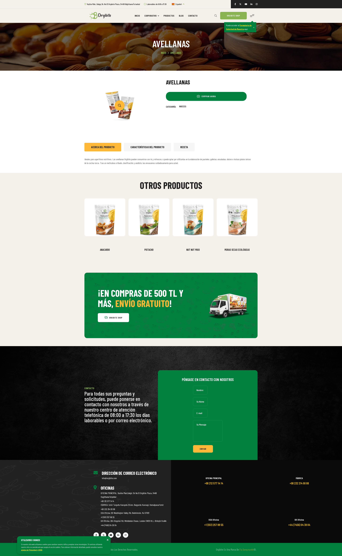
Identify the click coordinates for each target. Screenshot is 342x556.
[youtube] (246, 4)
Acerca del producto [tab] (102, 147)
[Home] (101, 15)
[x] (240, 4)
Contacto (192, 15)
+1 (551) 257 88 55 (107, 517)
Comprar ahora (107, 243)
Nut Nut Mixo (193, 249)
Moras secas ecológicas (237, 249)
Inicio (137, 15)
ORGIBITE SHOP (233, 15)
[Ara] (215, 16)
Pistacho (148, 249)
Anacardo (105, 249)
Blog (181, 15)
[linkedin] (251, 4)
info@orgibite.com (109, 478)
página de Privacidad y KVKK (31, 550)
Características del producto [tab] (147, 147)
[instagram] (257, 4)
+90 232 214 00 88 (108, 509)
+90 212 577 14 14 (107, 501)
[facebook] (235, 4)
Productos (169, 15)
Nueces (182, 106)
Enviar (203, 449)
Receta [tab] (184, 147)
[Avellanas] (120, 105)
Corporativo (150, 15)
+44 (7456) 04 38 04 (108, 525)
